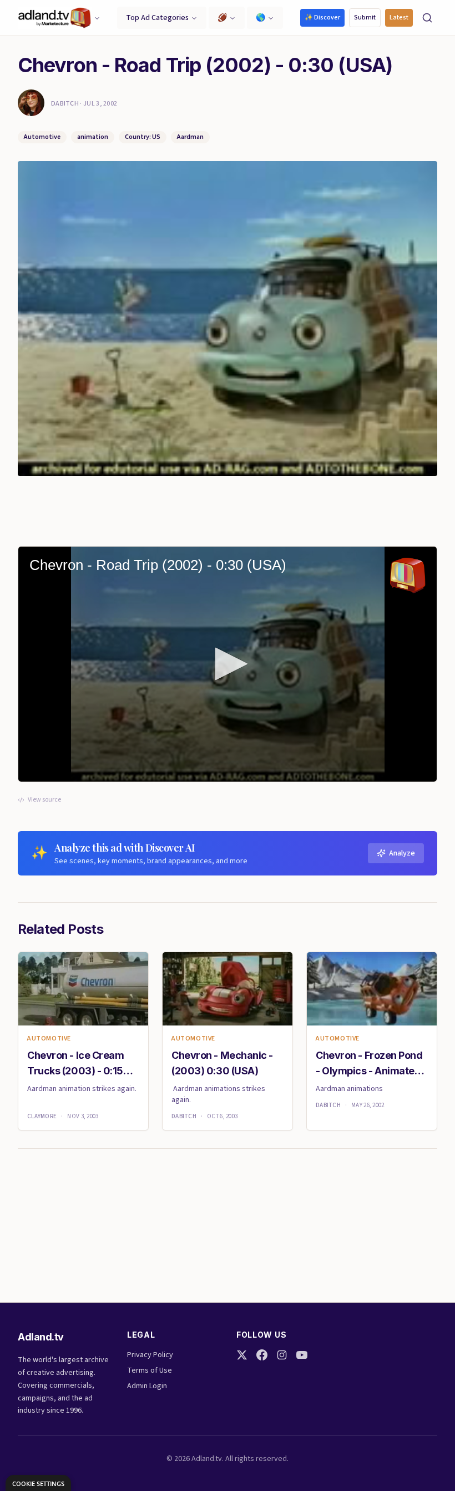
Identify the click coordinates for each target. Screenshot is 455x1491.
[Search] (427, 18)
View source (44, 799)
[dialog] (38, 1483)
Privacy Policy (150, 1354)
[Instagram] (281, 1354)
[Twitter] (241, 1354)
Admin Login (147, 1386)
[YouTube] (301, 1354)
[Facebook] (261, 1354)
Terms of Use (149, 1370)
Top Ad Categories (157, 17)
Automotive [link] (49, 1038)
